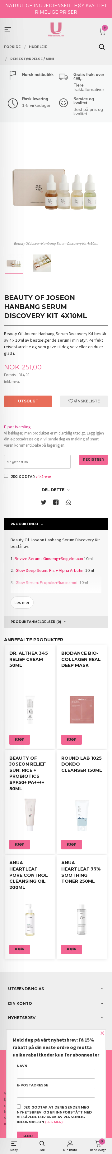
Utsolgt (28, 401)
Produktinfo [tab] (24, 524)
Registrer (93, 460)
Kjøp (20, 740)
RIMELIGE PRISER (56, 12)
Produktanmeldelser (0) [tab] (36, 622)
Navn (22, 1066)
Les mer (22, 602)
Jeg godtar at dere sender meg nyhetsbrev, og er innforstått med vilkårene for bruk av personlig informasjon (54, 1114)
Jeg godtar (23, 477)
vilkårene (43, 476)
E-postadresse (32, 1085)
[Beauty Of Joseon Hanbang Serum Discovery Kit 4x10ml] (56, 187)
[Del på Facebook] (56, 503)
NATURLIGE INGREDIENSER (37, 5)
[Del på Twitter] (44, 503)
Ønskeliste (86, 401)
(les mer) (54, 1122)
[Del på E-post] (68, 503)
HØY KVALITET (90, 5)
